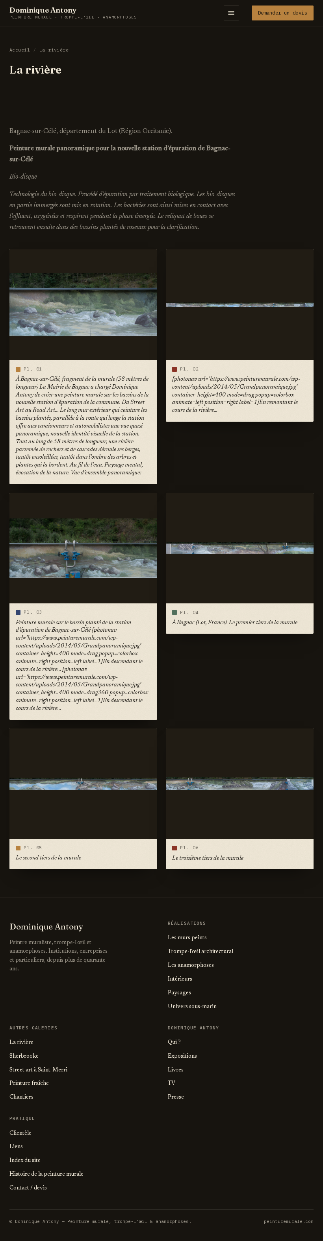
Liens (16, 1147)
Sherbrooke (24, 1056)
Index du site (25, 1161)
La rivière (21, 1043)
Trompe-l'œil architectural (200, 952)
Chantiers (21, 1097)
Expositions (182, 1056)
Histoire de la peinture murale (46, 1174)
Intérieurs (180, 979)
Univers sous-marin (192, 1007)
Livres (176, 1070)
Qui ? (174, 1043)
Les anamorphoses (191, 965)
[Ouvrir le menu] (231, 13)
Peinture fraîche (29, 1083)
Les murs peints (187, 938)
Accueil (19, 50)
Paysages (179, 993)
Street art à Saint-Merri (38, 1070)
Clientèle (20, 1133)
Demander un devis (282, 12)
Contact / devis (28, 1188)
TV (171, 1083)
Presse (176, 1097)
